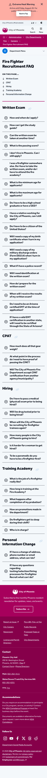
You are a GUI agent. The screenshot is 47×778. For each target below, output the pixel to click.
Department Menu (17, 51)
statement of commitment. (17, 757)
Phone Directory (22, 666)
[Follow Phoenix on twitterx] (24, 738)
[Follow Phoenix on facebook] (17, 738)
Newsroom (8, 632)
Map (21, 663)
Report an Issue (10, 622)
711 (8, 688)
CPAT (8, 82)
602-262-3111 (13, 674)
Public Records (30, 627)
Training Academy (14, 90)
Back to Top (23, 13)
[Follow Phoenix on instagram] (5, 738)
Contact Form (8, 666)
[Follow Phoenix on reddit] (36, 738)
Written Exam (12, 79)
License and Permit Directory (11, 641)
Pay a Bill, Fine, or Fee (33, 622)
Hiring (8, 86)
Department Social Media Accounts (17, 745)
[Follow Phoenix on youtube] (11, 738)
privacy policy (27, 754)
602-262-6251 (8, 682)
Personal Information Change (18, 94)
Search (32, 32)
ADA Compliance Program (17, 708)
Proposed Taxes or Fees (32, 633)
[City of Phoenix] (13, 30)
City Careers (8, 627)
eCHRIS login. (19, 759)
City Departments (31, 640)
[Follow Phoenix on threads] (30, 738)
